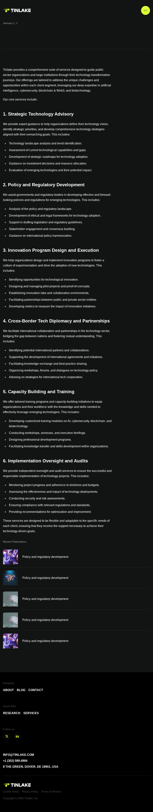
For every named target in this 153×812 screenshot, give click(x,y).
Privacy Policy (30, 791)
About (8, 690)
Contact (35, 690)
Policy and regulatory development (45, 556)
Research (11, 713)
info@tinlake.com (18, 754)
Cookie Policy (11, 791)
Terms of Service (51, 791)
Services (31, 713)
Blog (21, 690)
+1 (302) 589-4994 (15, 760)
